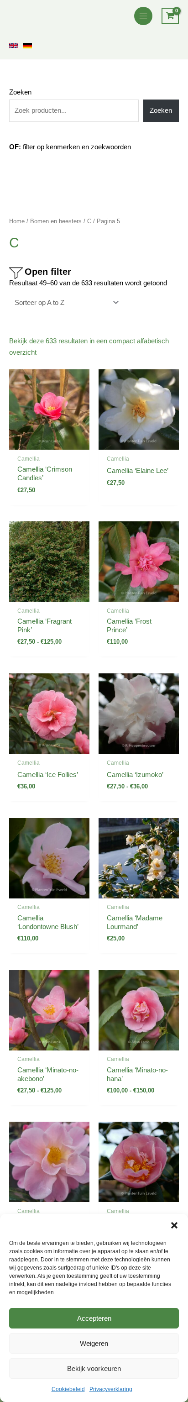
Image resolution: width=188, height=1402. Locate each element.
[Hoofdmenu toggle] (143, 16)
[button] (174, 1225)
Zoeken (20, 92)
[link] (13, 45)
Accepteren (94, 1318)
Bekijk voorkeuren (94, 1368)
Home (17, 221)
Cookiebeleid (68, 1389)
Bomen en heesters (56, 221)
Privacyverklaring (110, 1389)
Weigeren (94, 1343)
